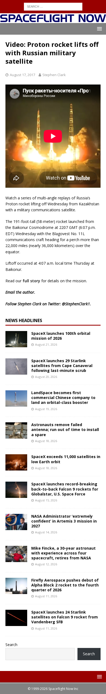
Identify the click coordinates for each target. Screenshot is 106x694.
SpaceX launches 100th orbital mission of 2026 (60, 336)
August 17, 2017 (22, 74)
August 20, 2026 (46, 377)
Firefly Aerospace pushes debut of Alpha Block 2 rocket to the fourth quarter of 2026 (65, 585)
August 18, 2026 (46, 441)
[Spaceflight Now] (53, 19)
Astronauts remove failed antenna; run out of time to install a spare (65, 429)
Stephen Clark (54, 74)
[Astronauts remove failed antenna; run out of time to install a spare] (16, 430)
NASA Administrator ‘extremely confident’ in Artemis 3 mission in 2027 (64, 521)
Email (10, 292)
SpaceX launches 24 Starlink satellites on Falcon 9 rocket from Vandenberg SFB (64, 616)
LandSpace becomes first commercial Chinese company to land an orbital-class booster (63, 397)
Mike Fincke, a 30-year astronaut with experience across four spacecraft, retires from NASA (63, 553)
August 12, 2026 (46, 564)
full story (31, 280)
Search (11, 644)
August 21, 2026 (46, 344)
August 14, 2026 (46, 532)
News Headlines (23, 320)
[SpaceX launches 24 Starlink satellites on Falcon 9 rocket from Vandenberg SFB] (16, 618)
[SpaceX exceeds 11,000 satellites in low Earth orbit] (16, 462)
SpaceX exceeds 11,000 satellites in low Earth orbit (65, 459)
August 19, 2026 (46, 409)
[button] (98, 28)
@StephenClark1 (76, 303)
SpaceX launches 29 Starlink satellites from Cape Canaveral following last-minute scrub (61, 365)
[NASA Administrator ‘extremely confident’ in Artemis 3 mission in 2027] (16, 522)
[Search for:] (53, 6)
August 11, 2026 (46, 596)
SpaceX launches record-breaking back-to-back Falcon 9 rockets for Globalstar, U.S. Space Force (64, 488)
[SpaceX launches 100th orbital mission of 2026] (16, 339)
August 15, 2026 (46, 500)
